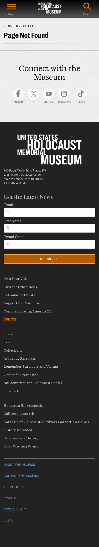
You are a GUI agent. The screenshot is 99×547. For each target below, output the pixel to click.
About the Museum (19, 465)
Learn (8, 334)
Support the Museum (21, 303)
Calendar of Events (19, 295)
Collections (13, 350)
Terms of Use (14, 487)
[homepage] (49, 9)
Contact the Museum (21, 476)
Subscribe (49, 259)
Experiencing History (21, 438)
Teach (9, 342)
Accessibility (15, 509)
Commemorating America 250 (28, 311)
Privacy (10, 498)
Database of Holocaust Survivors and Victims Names (46, 422)
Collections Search (19, 414)
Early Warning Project (22, 446)
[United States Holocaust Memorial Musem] (49, 163)
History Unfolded (18, 430)
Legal (9, 520)
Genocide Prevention (21, 375)
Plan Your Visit (16, 279)
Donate (10, 319)
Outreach (11, 391)
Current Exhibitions (20, 287)
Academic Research (19, 359)
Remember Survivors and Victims (31, 367)
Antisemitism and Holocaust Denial (33, 383)
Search (87, 14)
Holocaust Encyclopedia (23, 406)
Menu (11, 14)
